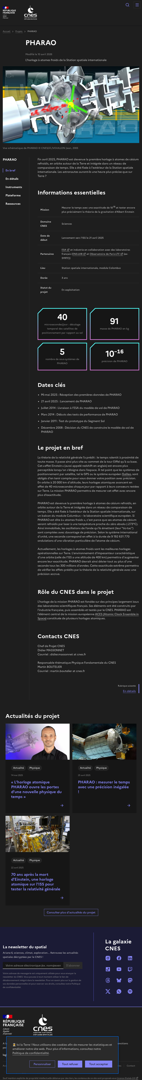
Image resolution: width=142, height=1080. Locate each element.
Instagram (108, 958)
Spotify (130, 991)
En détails (12, 179)
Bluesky (119, 980)
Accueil (7, 31)
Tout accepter (98, 1064)
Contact (131, 1065)
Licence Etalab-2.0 (126, 1078)
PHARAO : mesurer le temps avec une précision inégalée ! (104, 787)
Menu (137, 4)
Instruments (14, 187)
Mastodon (130, 980)
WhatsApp (119, 991)
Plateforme (13, 195)
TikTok (108, 969)
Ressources (13, 204)
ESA (64, 250)
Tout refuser (70, 1064)
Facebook (119, 958)
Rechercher (127, 4)
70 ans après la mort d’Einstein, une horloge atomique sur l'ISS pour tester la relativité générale (35, 882)
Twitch (130, 969)
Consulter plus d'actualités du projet (71, 912)
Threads (108, 980)
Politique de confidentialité (30, 1053)
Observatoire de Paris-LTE (105, 254)
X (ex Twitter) (108, 991)
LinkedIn (130, 958)
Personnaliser (42, 1064)
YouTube (119, 969)
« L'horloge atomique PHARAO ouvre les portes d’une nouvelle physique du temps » (36, 789)
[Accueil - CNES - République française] (42, 1024)
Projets (19, 31)
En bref (10, 170)
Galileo (126, 474)
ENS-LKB (77, 254)
